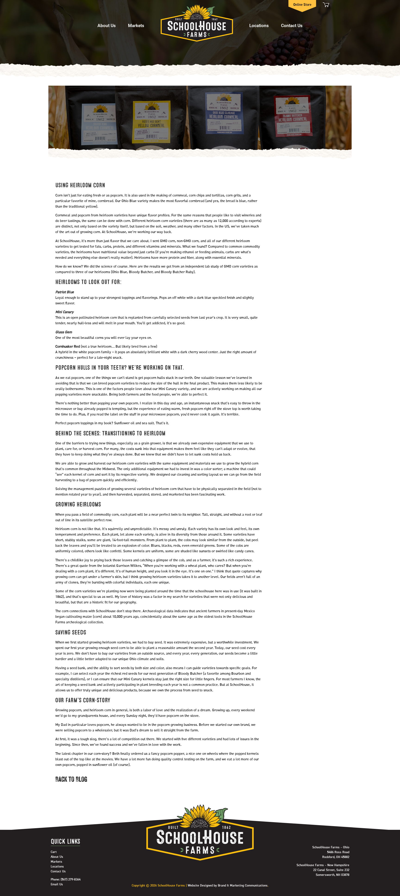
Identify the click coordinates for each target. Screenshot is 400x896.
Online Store (302, 4)
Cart (325, 4)
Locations (259, 25)
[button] (106, 23)
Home (196, 23)
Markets (136, 25)
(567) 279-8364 (71, 879)
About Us (106, 25)
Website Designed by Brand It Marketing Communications (228, 885)
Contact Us (292, 25)
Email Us (57, 884)
